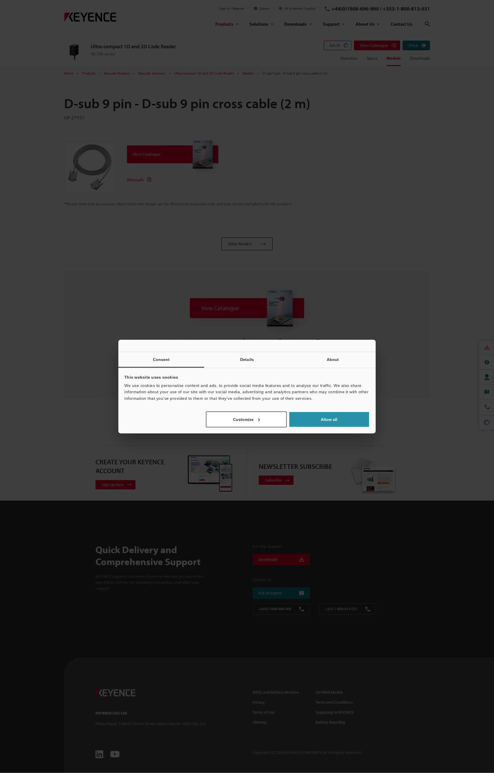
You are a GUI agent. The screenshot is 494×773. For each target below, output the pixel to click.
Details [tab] (247, 359)
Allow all (329, 419)
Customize (243, 419)
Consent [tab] (161, 359)
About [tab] (333, 359)
